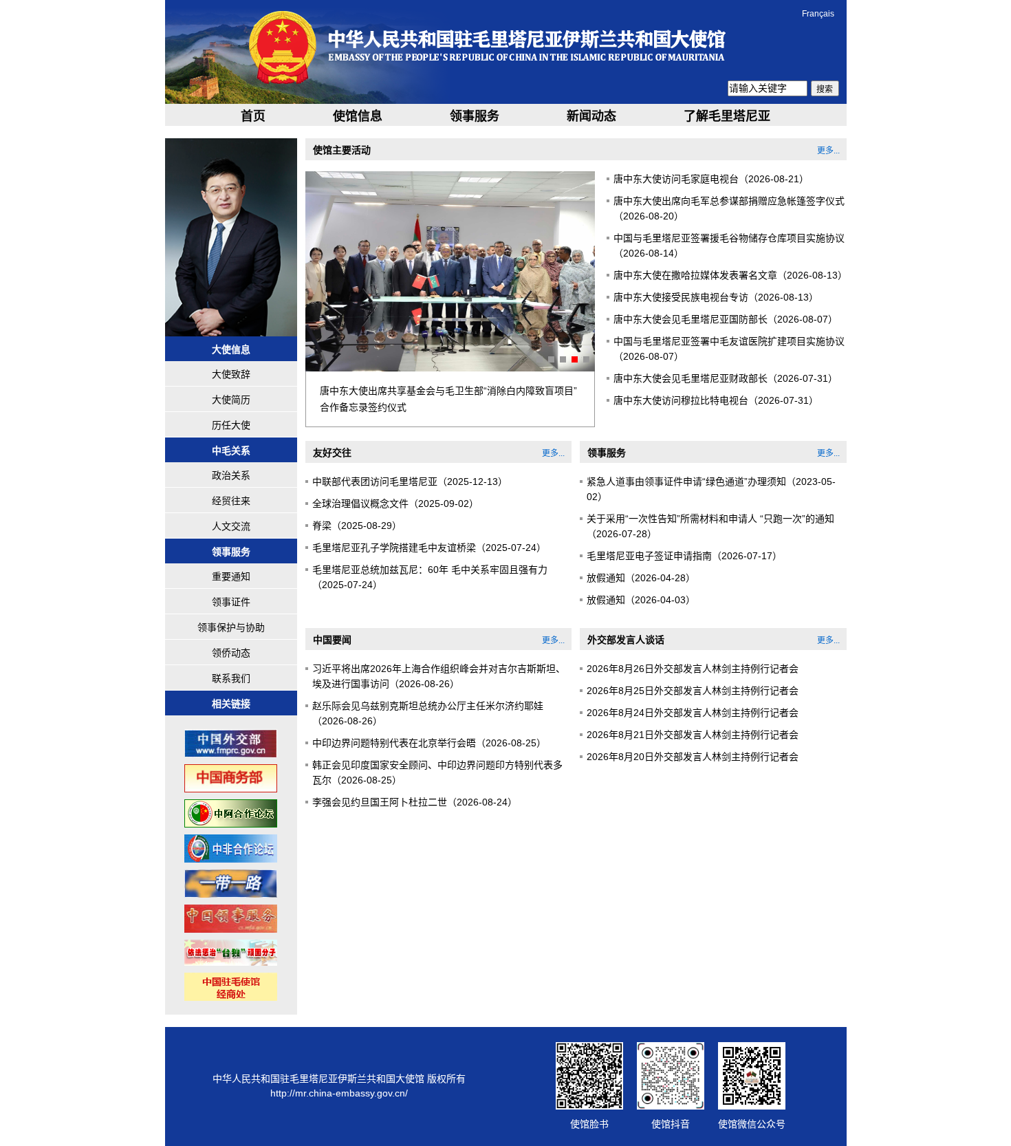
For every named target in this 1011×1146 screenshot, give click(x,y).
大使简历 (231, 399)
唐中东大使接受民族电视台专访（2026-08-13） (715, 297)
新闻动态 (591, 116)
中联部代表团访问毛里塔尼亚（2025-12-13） (410, 481)
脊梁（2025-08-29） (357, 525)
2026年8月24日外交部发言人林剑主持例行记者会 (692, 712)
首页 (253, 116)
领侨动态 (231, 652)
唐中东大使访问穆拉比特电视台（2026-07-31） (715, 400)
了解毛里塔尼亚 (727, 116)
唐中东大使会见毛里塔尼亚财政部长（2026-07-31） (725, 378)
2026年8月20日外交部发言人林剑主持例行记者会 (692, 756)
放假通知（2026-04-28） (641, 577)
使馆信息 (357, 116)
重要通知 (231, 576)
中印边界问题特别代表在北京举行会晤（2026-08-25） (429, 742)
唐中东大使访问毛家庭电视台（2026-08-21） (711, 178)
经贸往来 (231, 500)
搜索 (824, 89)
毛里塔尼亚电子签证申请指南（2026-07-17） (684, 555)
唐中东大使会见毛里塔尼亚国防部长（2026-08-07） (725, 319)
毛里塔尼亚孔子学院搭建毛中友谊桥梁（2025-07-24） (429, 547)
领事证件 (231, 601)
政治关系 (231, 475)
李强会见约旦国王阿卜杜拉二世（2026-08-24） (414, 802)
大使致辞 (231, 374)
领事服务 (474, 116)
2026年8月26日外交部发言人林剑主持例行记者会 (692, 668)
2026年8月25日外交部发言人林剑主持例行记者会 (692, 690)
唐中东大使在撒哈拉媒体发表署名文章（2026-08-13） (730, 275)
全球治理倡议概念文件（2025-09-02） (395, 503)
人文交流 (231, 526)
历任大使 (231, 425)
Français (818, 14)
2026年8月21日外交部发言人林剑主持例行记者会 (692, 734)
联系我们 (231, 678)
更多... (828, 150)
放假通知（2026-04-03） (641, 599)
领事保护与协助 (231, 627)
